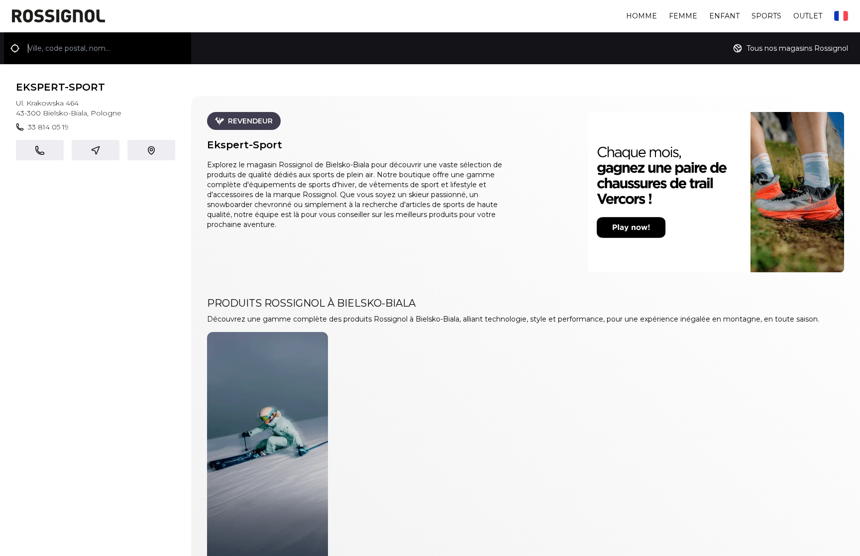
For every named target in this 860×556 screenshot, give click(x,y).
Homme (641, 15)
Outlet (807, 15)
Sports (766, 15)
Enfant (724, 15)
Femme (683, 15)
